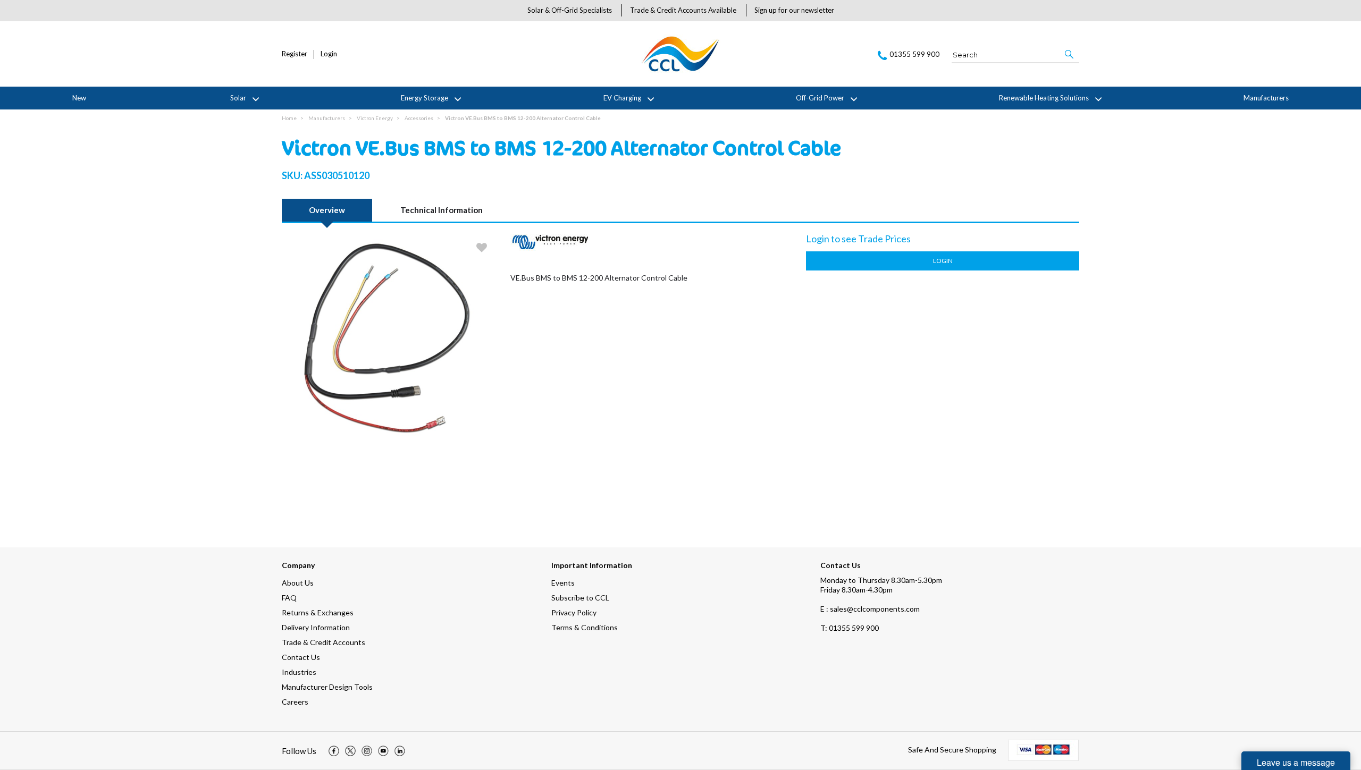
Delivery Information (316, 627)
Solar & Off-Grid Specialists (569, 10)
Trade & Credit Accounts (323, 642)
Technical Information (441, 210)
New (79, 98)
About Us (298, 582)
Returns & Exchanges (318, 612)
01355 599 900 (849, 627)
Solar (238, 98)
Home (289, 118)
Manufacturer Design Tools (327, 686)
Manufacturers (1266, 98)
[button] (1070, 54)
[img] (334, 751)
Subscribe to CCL (580, 597)
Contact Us (301, 657)
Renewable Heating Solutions (1044, 98)
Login (329, 54)
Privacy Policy (574, 612)
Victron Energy (375, 118)
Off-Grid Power (820, 98)
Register (294, 54)
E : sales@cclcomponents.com (870, 608)
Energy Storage (424, 98)
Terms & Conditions (584, 627)
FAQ (289, 597)
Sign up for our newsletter (794, 10)
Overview (327, 210)
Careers (295, 701)
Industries (299, 671)
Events (563, 582)
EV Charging (622, 98)
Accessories (419, 118)
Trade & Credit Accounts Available (683, 10)
